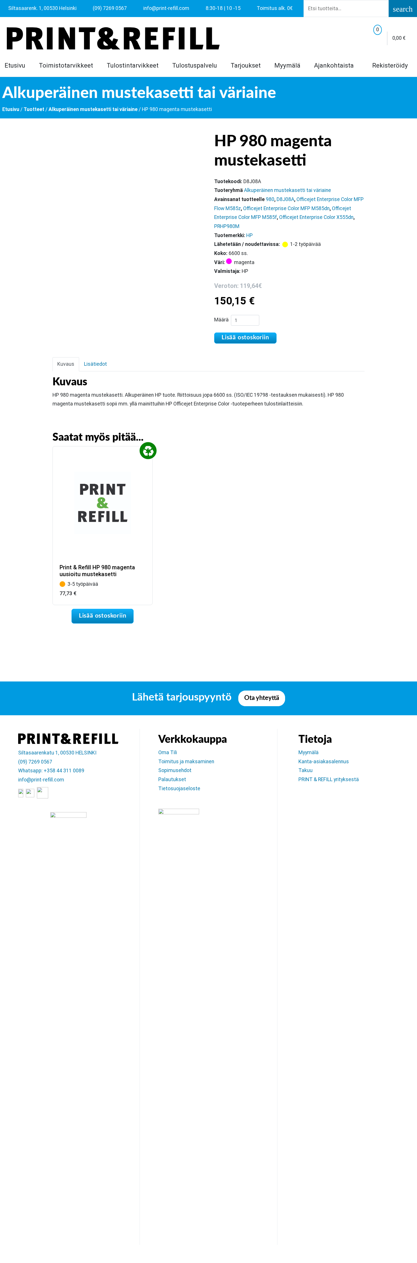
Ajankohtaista (334, 65)
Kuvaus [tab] (65, 364)
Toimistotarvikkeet (66, 65)
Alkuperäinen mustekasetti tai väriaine (93, 109)
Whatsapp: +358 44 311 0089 (51, 770)
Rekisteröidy (389, 65)
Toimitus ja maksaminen (186, 761)
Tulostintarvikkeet (133, 65)
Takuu (305, 770)
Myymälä (287, 65)
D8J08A (285, 199)
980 (270, 199)
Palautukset (172, 779)
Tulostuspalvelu (194, 65)
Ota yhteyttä (261, 698)
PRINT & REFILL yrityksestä (328, 779)
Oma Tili (167, 752)
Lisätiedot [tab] (95, 364)
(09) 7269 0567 (35, 762)
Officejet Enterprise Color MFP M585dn (286, 208)
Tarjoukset (246, 65)
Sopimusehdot (174, 770)
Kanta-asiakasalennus (323, 761)
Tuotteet (34, 109)
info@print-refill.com (41, 780)
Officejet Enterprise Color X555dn (316, 217)
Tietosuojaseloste (179, 788)
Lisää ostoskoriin (245, 337)
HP (249, 235)
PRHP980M (226, 226)
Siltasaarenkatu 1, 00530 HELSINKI (57, 753)
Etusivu (15, 65)
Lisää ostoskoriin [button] (103, 616)
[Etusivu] (113, 38)
